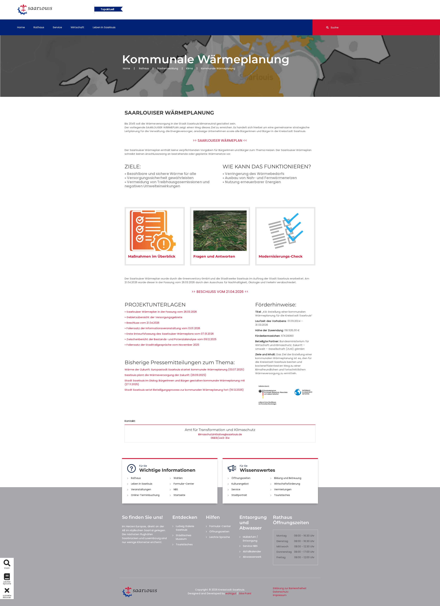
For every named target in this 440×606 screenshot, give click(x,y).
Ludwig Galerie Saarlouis (185, 528)
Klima (189, 68)
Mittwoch (282, 546)
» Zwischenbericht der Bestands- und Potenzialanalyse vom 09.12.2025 (170, 339)
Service (57, 27)
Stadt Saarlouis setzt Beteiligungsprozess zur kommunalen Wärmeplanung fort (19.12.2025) (184, 390)
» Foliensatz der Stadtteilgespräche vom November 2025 (162, 345)
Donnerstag (284, 552)
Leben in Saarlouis (104, 27)
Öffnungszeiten (241, 478)
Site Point (245, 593)
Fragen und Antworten (214, 256)
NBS (176, 489)
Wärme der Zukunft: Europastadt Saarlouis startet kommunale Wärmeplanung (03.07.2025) (184, 369)
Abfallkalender (252, 551)
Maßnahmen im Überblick (151, 256)
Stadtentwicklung (167, 68)
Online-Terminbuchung (145, 495)
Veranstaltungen (141, 489)
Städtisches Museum (183, 537)
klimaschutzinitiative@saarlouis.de (220, 434)
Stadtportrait (239, 495)
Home (21, 27)
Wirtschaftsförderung (287, 483)
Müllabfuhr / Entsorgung (250, 538)
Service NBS (250, 546)
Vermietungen (283, 489)
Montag (282, 535)
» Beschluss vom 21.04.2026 (142, 322)
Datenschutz (280, 591)
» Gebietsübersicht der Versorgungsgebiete (153, 317)
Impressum (280, 595)
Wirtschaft (77, 27)
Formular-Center (184, 483)
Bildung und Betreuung (287, 478)
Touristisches (282, 495)
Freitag (281, 557)
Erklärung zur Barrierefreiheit (289, 588)
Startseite (179, 495)
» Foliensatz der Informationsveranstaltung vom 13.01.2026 (162, 328)
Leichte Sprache (219, 537)
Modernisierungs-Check (280, 256)
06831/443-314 (220, 438)
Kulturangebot (240, 483)
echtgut (231, 593)
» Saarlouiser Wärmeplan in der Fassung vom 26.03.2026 (161, 311)
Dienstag (282, 541)
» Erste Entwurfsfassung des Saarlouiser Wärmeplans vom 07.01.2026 (169, 334)
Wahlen (178, 478)
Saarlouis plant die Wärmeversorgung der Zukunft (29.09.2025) (165, 375)
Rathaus (39, 27)
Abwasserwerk (252, 557)
